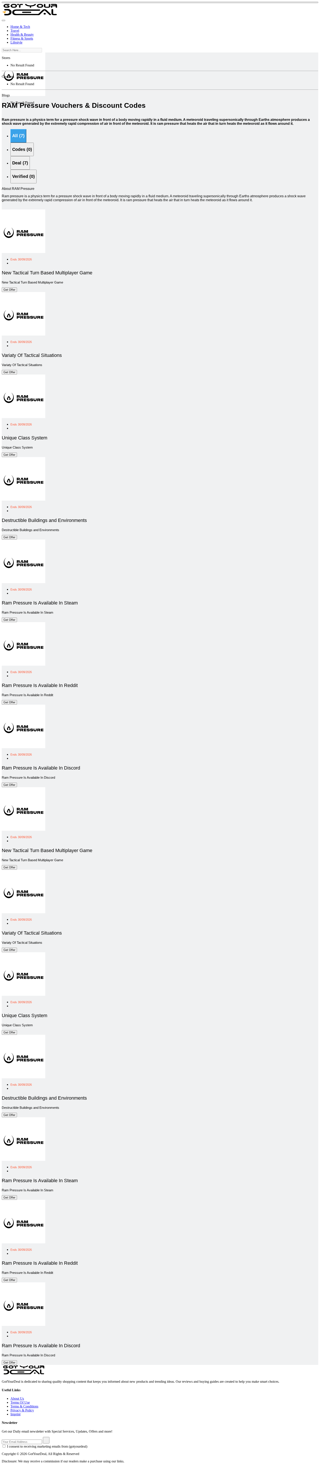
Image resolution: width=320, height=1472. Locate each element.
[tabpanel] (160, 498)
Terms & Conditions (24, 1406)
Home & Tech (20, 27)
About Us (17, 1398)
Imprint (15, 1414)
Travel (14, 30)
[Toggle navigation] (3, 20)
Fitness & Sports (21, 38)
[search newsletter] (46, 1440)
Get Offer (9, 289)
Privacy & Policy (22, 1410)
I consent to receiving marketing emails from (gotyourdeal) (47, 1446)
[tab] (18, 136)
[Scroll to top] (160, 2)
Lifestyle (16, 42)
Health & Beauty (22, 34)
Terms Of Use (20, 1402)
